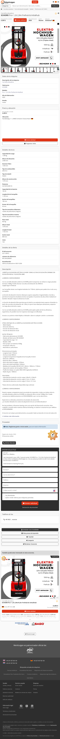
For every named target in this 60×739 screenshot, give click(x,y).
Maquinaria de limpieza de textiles (43, 670)
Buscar (56, 6)
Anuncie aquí (31, 634)
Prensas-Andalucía (12, 670)
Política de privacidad (32, 735)
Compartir (30, 540)
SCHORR (4, 87)
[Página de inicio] (1, 9)
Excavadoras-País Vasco (26, 670)
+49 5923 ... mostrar (11, 519)
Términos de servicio (44, 735)
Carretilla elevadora (8, 82)
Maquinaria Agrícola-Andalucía (48, 674)
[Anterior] (2, 48)
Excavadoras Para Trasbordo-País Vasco (14, 674)
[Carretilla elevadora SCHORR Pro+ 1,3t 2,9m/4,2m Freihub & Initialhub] (30, 577)
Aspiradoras (30, 678)
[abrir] (30, 619)
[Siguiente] (57, 48)
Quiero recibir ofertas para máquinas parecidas (19, 497)
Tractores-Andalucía (32, 674)
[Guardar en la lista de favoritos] (56, 13)
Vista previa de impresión (31, 533)
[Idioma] (56, 1)
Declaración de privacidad (30, 507)
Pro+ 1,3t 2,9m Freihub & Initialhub (12, 92)
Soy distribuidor (10, 495)
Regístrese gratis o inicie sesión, (19, 427)
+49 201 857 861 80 (11, 661)
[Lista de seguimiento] (53, 1)
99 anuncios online (7, 436)
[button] (58, 1)
